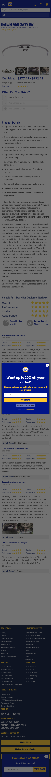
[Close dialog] (47, 365)
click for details (30, 409)
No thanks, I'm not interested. (25, 405)
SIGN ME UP (25, 400)
